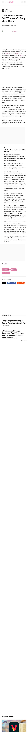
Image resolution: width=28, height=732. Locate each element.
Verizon (7, 53)
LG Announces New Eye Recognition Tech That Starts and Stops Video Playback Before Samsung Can (13, 334)
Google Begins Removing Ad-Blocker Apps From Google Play (14, 322)
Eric (7, 10)
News (5, 722)
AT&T (21, 55)
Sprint (17, 53)
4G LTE (6, 269)
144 (6, 25)
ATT (14, 269)
